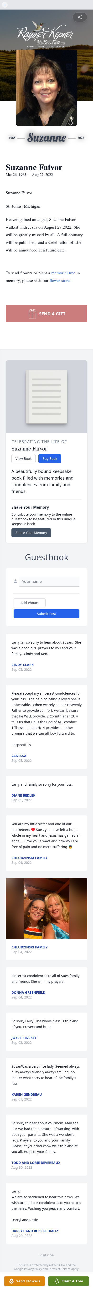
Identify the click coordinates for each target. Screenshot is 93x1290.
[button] (46, 908)
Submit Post (46, 613)
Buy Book (49, 458)
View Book (23, 458)
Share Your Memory (31, 532)
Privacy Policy (33, 1269)
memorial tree (63, 273)
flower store (60, 280)
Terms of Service (59, 1269)
